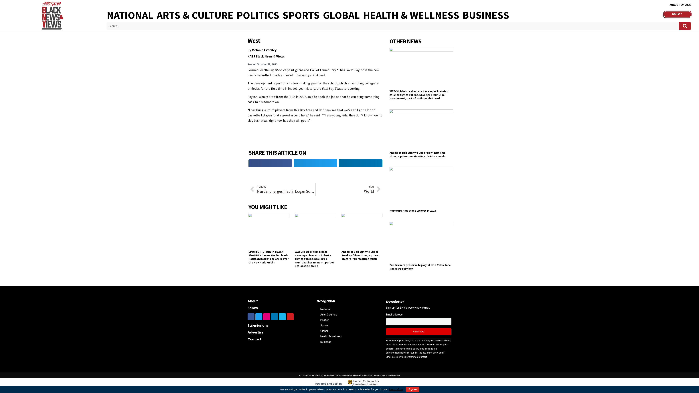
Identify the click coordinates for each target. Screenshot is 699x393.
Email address (394, 314)
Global (341, 15)
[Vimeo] (282, 316)
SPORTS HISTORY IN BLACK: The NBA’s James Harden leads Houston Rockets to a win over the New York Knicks (268, 257)
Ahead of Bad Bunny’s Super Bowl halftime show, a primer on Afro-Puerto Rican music (360, 255)
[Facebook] (251, 316)
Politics (258, 15)
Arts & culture (195, 15)
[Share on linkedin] (360, 163)
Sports (301, 15)
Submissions (258, 325)
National (130, 15)
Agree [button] (413, 389)
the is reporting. (339, 88)
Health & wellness (411, 15)
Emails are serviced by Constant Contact (406, 357)
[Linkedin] (274, 316)
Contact (254, 339)
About (253, 301)
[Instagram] (266, 316)
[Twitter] (258, 316)
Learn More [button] (396, 389)
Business (486, 15)
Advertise (256, 332)
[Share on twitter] (315, 163)
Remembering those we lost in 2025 (413, 210)
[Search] (685, 26)
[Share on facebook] (270, 163)
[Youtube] (290, 316)
